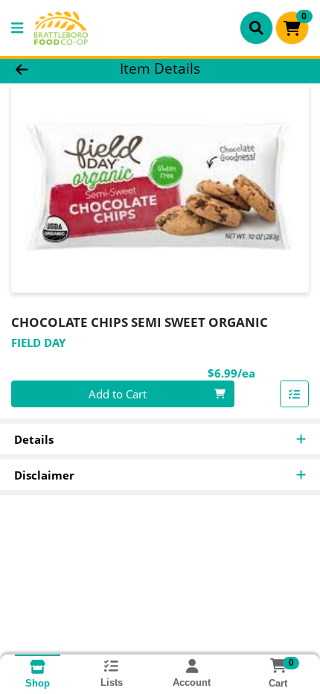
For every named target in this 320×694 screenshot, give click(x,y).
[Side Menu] (17, 28)
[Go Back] (48, 69)
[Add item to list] (295, 394)
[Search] (256, 27)
